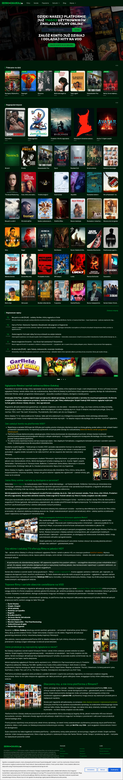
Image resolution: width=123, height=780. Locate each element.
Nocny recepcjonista (93, 303)
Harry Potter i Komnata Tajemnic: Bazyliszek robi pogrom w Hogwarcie (40, 325)
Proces (23, 168)
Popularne (45, 3)
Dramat (62, 756)
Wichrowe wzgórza (60, 93)
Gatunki (55, 3)
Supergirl (24, 93)
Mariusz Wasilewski (105, 753)
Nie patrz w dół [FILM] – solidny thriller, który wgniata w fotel (36, 317)
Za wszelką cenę (26, 276)
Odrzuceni (24, 303)
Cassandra (106, 276)
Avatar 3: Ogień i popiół (104, 138)
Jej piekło (74, 194)
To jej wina (57, 303)
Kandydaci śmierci (92, 194)
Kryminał (82, 751)
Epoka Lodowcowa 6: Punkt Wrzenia (49, 221)
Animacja (62, 751)
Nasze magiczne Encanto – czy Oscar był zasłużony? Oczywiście (37, 342)
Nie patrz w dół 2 (10, 221)
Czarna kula (58, 194)
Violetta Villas (58, 221)
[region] (61, 769)
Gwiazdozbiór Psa (92, 93)
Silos (6, 250)
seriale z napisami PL (62, 572)
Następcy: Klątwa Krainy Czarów (15, 93)
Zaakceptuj (114, 770)
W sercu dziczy (91, 168)
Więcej (72, 3)
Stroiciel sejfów (26, 221)
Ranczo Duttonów (92, 276)
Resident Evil (75, 168)
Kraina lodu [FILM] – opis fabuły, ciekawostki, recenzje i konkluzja (37, 349)
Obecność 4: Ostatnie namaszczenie (85, 138)
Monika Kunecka (104, 751)
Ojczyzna (40, 93)
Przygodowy (83, 756)
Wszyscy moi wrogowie (110, 221)
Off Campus (57, 276)
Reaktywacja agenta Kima (111, 250)
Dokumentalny (64, 753)
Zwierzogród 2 (32, 138)
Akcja (61, 748)
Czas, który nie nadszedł (29, 194)
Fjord (56, 168)
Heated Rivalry (75, 303)
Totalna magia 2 (43, 194)
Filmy (28, 3)
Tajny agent (74, 93)
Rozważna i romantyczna (95, 221)
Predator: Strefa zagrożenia (60, 138)
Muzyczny (82, 753)
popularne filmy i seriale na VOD (89, 588)
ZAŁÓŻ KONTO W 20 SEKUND (61, 45)
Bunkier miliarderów (44, 303)
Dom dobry (8, 138)
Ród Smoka (57, 250)
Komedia (82, 748)
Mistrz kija (8, 303)
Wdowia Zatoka (10, 276)
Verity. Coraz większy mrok (111, 93)
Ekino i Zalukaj (18, 484)
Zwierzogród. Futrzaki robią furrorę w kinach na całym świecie (36, 334)
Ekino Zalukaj (13, 750)
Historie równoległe (109, 168)
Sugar (23, 250)
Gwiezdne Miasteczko (93, 250)
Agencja (40, 250)
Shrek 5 (7, 168)
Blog (64, 3)
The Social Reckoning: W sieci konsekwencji (18, 194)
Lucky (72, 276)
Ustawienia (90, 770)
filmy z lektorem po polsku (69, 520)
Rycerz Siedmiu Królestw (78, 250)
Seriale (36, 3)
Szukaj (76, 30)
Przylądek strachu (43, 276)
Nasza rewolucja (76, 221)
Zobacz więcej (112, 311)
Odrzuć (102, 770)
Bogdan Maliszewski (105, 748)
